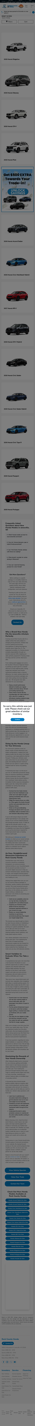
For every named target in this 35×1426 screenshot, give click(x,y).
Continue (17, 719)
